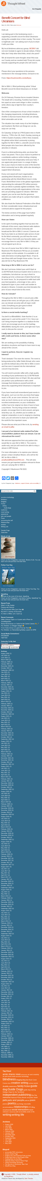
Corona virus (7, 1083)
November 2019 (6, 810)
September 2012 (6, 981)
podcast (27, 1100)
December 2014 (6, 927)
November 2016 (6, 883)
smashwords (7, 1110)
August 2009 (5, 1044)
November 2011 (6, 994)
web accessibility (34, 483)
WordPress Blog (10, 1166)
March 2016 (5, 896)
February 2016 (5, 898)
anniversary (24, 1074)
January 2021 (5, 781)
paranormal (4, 514)
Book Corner (33, 1080)
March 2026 (5, 660)
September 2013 (6, 956)
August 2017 (5, 867)
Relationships (5, 522)
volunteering (12, 1111)
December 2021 (6, 758)
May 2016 (4, 894)
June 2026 (4, 657)
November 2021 (6, 760)
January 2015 (5, 925)
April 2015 (4, 919)
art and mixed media (9, 1076)
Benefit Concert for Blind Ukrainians (16, 19)
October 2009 (5, 1042)
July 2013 (4, 961)
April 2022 (4, 749)
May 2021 (4, 772)
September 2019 (6, 814)
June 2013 (4, 963)
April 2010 (4, 1030)
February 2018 (5, 854)
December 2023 (6, 708)
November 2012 (6, 977)
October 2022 (5, 737)
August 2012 (5, 984)
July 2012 (4, 986)
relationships (21, 1106)
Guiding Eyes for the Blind (13, 1159)
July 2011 (4, 1000)
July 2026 (4, 655)
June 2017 (4, 871)
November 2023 (6, 710)
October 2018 (5, 837)
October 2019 (5, 812)
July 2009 (4, 1046)
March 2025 (5, 680)
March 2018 (5, 852)
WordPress (9, 1176)
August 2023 (5, 716)
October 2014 (5, 931)
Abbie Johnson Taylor (8, 619)
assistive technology (7, 497)
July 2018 (4, 843)
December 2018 (6, 833)
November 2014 (6, 929)
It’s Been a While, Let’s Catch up (11, 614)
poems (5, 1104)
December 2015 (6, 902)
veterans (6, 1112)
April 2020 (4, 800)
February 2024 (5, 703)
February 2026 (5, 662)
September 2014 (6, 933)
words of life (30, 1112)
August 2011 (5, 998)
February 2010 (5, 1034)
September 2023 (6, 714)
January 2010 (5, 1036)
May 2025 (4, 676)
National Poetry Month (18, 1097)
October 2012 (5, 979)
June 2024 (4, 695)
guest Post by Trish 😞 (23, 628)
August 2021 (5, 766)
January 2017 (5, 879)
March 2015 (5, 921)
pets (5, 1100)
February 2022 (5, 754)
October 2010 (5, 1019)
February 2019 (5, 829)
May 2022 (4, 747)
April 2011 (4, 1007)
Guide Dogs (15, 1089)
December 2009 (6, 1038)
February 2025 (5, 683)
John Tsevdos (28, 1178)
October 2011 (5, 996)
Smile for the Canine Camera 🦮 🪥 (27, 623)
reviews (3, 524)
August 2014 (5, 935)
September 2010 (6, 1021)
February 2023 (5, 729)
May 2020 (4, 797)
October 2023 (5, 712)
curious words (33, 1083)
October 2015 (5, 906)
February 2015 (5, 923)
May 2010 (4, 1027)
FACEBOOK (5, 635)
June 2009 (4, 1048)
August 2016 (5, 889)
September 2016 (6, 887)
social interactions (20, 1109)
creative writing (19, 1082)
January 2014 (5, 950)
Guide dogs (7, 508)
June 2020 (4, 795)
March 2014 (5, 946)
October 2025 (5, 668)
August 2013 (5, 959)
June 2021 (4, 770)
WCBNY (32, 48)
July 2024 (4, 693)
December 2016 (6, 881)
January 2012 (5, 990)
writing (4, 506)
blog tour (26, 1080)
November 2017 (6, 860)
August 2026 (5, 653)
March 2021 (5, 777)
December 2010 (6, 1015)
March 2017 (5, 877)
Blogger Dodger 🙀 (18, 626)
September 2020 (6, 789)
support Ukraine (25, 483)
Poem (3, 518)
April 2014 (4, 944)
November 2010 (6, 1017)
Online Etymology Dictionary (14, 1162)
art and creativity (33, 1074)
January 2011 (5, 1013)
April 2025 (4, 678)
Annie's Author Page (11, 1154)
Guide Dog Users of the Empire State (16, 1157)
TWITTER (4, 638)
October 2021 (5, 762)
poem (32, 1100)
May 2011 (4, 1005)
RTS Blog (31, 1107)
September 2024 (6, 689)
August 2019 (5, 816)
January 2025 (5, 685)
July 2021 (4, 768)
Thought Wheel (16, 3)
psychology (19, 1104)
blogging (3, 501)
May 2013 (4, 965)
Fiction (3, 504)
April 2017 (4, 875)
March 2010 (5, 1032)
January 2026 (5, 664)
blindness (18, 25)
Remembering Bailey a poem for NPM (24, 630)
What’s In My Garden (7, 605)
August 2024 (5, 691)
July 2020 (4, 793)
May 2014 (4, 942)
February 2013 (5, 971)
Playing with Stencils (7, 607)
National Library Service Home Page (16, 1161)
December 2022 (6, 733)
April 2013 (4, 967)
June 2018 (4, 846)
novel (35, 1097)
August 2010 (5, 1023)
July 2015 (4, 913)
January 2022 (5, 756)
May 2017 (4, 873)
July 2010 (4, 1025)
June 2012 (4, 988)
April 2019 (4, 825)
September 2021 (6, 764)
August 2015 (5, 910)
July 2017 (4, 869)
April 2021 (4, 775)
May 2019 (4, 823)
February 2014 (5, 948)
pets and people (6, 516)
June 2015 (4, 915)
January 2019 (5, 831)
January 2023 (5, 731)
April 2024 (4, 699)
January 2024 (5, 705)
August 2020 (5, 791)
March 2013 (5, 969)
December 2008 (6, 1055)
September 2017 (6, 864)
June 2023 (4, 720)
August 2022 (5, 741)
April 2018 (4, 850)
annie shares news (12, 1074)
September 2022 (6, 739)
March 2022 (5, 751)
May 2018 (4, 848)
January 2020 (5, 806)
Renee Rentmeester (7, 623)
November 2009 (6, 1040)
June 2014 (4, 940)
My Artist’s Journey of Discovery (11, 611)
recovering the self (7, 520)
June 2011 (4, 1002)
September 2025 (6, 670)
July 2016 (4, 892)
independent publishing (17, 1094)
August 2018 (5, 841)
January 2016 (5, 900)
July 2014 (4, 938)
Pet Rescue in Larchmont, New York (16, 1164)
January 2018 (5, 856)
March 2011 (4, 1009)
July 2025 (4, 672)
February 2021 (5, 779)
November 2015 (6, 904)
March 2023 (5, 726)
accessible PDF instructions (14, 1152)
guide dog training (30, 1090)
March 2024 (5, 701)
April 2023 (4, 724)
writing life (18, 1114)
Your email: (4, 643)
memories (7, 1097)
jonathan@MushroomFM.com (13, 460)
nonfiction (4, 510)
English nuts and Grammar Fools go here (18, 1155)
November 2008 (6, 1057)
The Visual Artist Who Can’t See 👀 (12, 609)
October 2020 (5, 787)
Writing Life (4, 526)
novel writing (5, 512)
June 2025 (4, 674)
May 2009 (4, 1050)
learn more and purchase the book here (13, 561)
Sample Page (5, 530)
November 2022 (6, 735)
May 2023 (4, 722)
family (20, 1086)
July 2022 (4, 743)
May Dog (34, 1095)
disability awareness (10, 1086)
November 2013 (6, 954)
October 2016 (5, 885)
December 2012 (6, 975)
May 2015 (4, 917)
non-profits (30, 1097)
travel (31, 1110)
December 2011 (6, 992)
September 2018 (6, 839)
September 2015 (6, 908)
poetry (12, 1103)
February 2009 (5, 1053)
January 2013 (5, 973)
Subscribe (4, 532)
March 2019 (5, 827)
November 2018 (6, 835)
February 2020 (5, 804)
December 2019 (6, 808)
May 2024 (4, 697)
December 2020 (6, 783)
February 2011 (5, 1011)
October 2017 (5, 862)
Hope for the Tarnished (16, 1092)
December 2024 (6, 687)
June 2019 (4, 821)
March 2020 (5, 802)
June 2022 (4, 745)
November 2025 (6, 666)
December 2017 (6, 858)
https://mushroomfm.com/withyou (18, 78)
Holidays (5, 1092)
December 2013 (6, 952)
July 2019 (4, 818)
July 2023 (4, 718)
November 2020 (6, 785)
